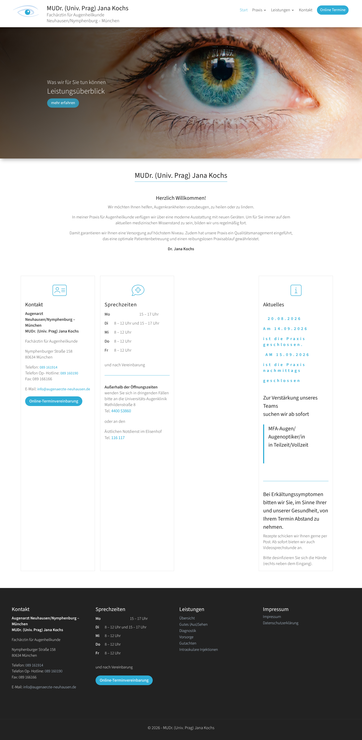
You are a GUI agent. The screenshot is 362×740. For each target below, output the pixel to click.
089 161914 (48, 367)
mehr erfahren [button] (63, 103)
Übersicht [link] (187, 619)
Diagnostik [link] (187, 631)
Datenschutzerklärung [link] (280, 624)
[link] (26, 18)
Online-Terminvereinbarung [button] (53, 401)
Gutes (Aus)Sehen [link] (193, 625)
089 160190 (69, 373)
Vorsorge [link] (186, 638)
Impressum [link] (272, 617)
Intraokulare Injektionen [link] (198, 650)
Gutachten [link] (187, 644)
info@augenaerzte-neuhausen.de (63, 389)
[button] (259, 11)
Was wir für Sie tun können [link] (76, 82)
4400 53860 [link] (121, 411)
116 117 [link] (117, 437)
